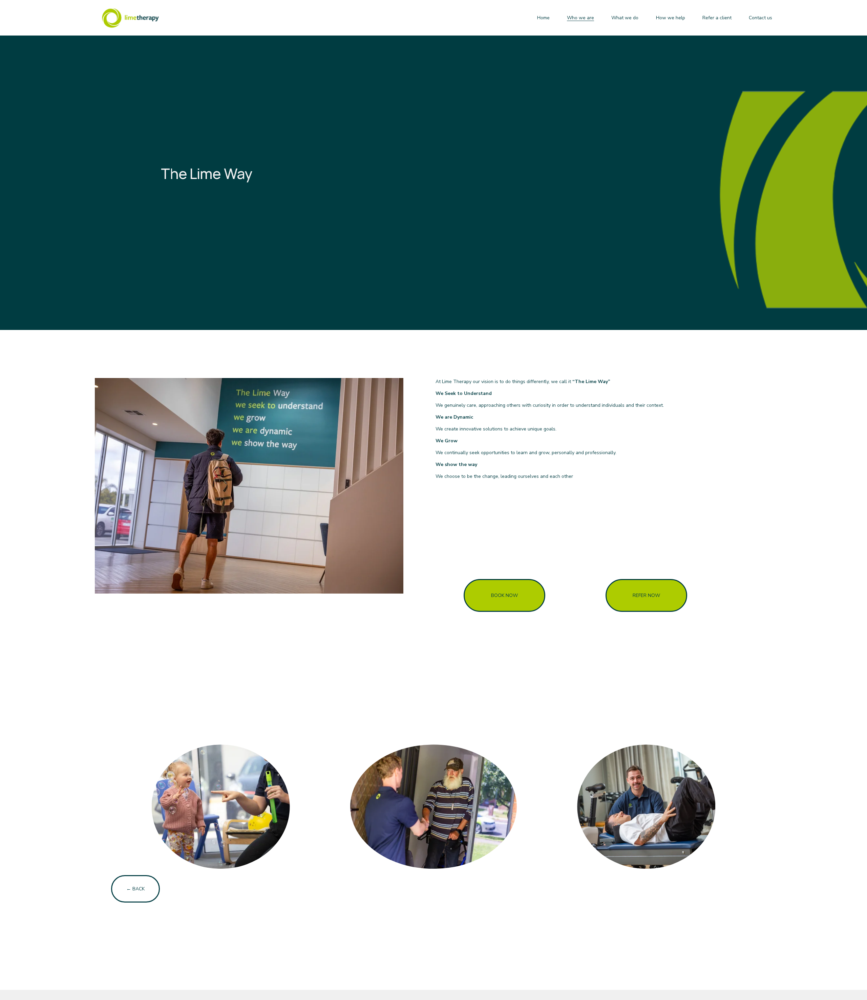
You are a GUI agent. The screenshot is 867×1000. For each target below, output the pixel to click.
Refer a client (717, 18)
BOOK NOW (504, 595)
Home (543, 18)
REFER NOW (646, 595)
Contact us (760, 18)
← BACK (135, 889)
